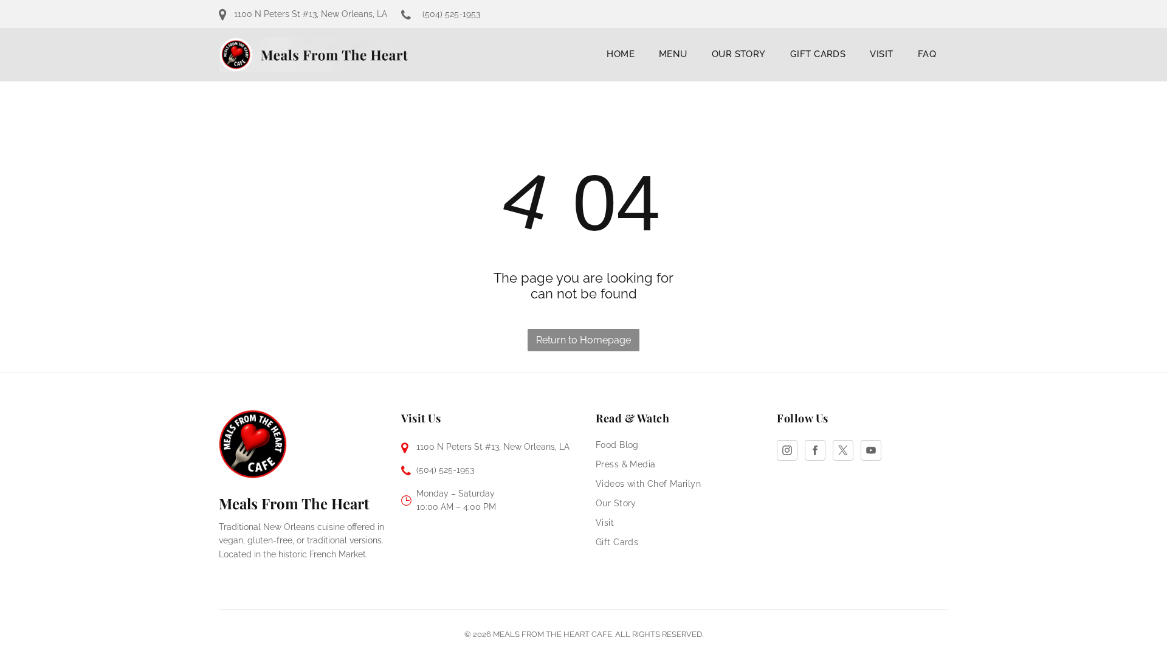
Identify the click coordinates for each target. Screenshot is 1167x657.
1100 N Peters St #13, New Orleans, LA (310, 14)
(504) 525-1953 (451, 14)
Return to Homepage (583, 340)
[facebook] (815, 452)
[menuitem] (620, 54)
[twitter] (843, 452)
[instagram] (787, 452)
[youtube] (871, 452)
